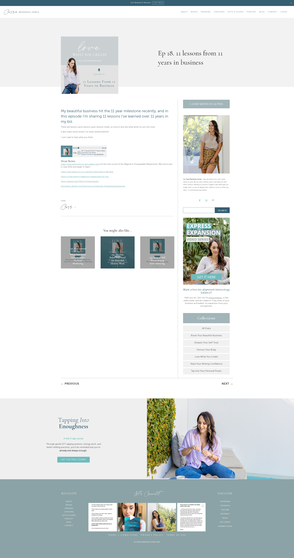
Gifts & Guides (236, 12)
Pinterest (225, 514)
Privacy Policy (152, 535)
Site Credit (225, 522)
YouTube (225, 510)
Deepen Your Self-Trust (206, 343)
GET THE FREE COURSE (73, 460)
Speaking (206, 12)
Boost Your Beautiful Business (206, 335)
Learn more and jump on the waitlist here (80, 164)
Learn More (158, 3)
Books (194, 12)
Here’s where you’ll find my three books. (80, 181)
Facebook (225, 505)
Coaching (219, 12)
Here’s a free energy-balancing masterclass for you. (85, 177)
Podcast (251, 12)
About (184, 12)
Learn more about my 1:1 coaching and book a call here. (87, 172)
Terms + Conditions (123, 535)
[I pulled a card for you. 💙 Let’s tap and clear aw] (132, 517)
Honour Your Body (206, 350)
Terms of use (176, 535)
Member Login (225, 526)
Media (225, 518)
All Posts (206, 328)
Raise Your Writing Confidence (206, 364)
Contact (272, 12)
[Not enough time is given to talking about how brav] (191, 517)
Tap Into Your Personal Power (206, 371)
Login (283, 12)
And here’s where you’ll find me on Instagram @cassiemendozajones (93, 186)
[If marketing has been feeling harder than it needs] (102, 517)
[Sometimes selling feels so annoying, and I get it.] (162, 517)
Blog (262, 12)
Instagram (225, 501)
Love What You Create (206, 357)
